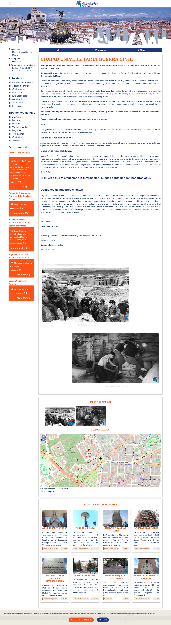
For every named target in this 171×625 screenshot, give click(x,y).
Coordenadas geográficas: (23, 65)
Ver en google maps (48, 491)
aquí (147, 177)
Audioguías (17, 102)
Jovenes (16, 117)
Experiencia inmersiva (23, 82)
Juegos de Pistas (21, 86)
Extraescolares (19, 96)
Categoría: (16, 59)
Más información (83, 620)
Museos (16, 120)
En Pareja (17, 106)
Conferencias (19, 89)
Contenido (17, 137)
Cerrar (103, 620)
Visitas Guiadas (20, 127)
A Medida (17, 140)
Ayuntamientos (19, 99)
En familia (17, 123)
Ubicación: (16, 49)
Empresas (17, 92)
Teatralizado (18, 134)
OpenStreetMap (145, 479)
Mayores (16, 130)
